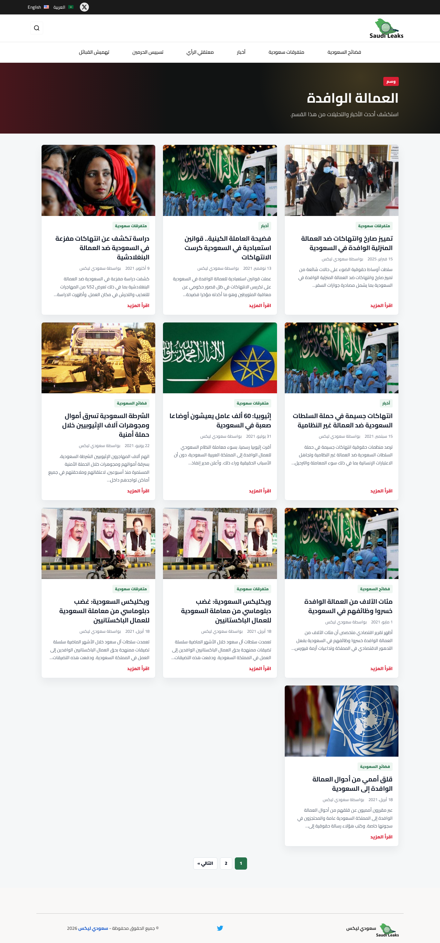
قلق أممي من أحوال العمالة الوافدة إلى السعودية (352, 783)
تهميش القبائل (94, 52)
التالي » (205, 863)
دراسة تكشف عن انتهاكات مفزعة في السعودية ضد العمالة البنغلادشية (102, 247)
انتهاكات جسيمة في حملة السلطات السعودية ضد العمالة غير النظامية (343, 420)
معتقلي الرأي (200, 52)
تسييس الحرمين (147, 52)
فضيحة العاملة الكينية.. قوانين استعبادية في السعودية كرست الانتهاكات (228, 247)
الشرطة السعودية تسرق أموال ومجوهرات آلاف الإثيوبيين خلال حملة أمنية (105, 425)
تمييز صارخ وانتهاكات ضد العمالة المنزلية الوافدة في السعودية (347, 243)
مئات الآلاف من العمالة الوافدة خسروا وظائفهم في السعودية (348, 606)
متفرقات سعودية (286, 52)
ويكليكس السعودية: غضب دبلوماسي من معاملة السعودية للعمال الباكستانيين (226, 610)
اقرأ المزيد (381, 305)
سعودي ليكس (93, 928)
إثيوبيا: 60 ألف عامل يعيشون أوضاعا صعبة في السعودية (220, 420)
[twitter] (84, 7)
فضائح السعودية (344, 52)
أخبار (241, 52)
